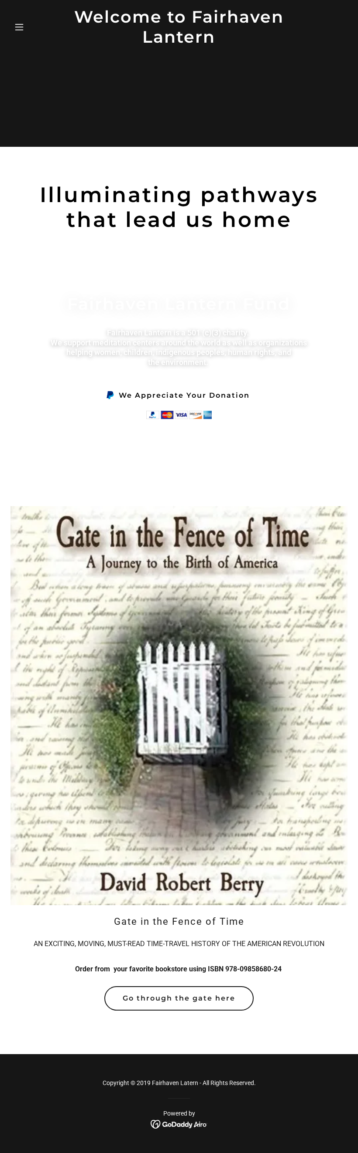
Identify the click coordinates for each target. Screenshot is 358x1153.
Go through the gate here (179, 998)
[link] (179, 40)
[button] (35, 27)
